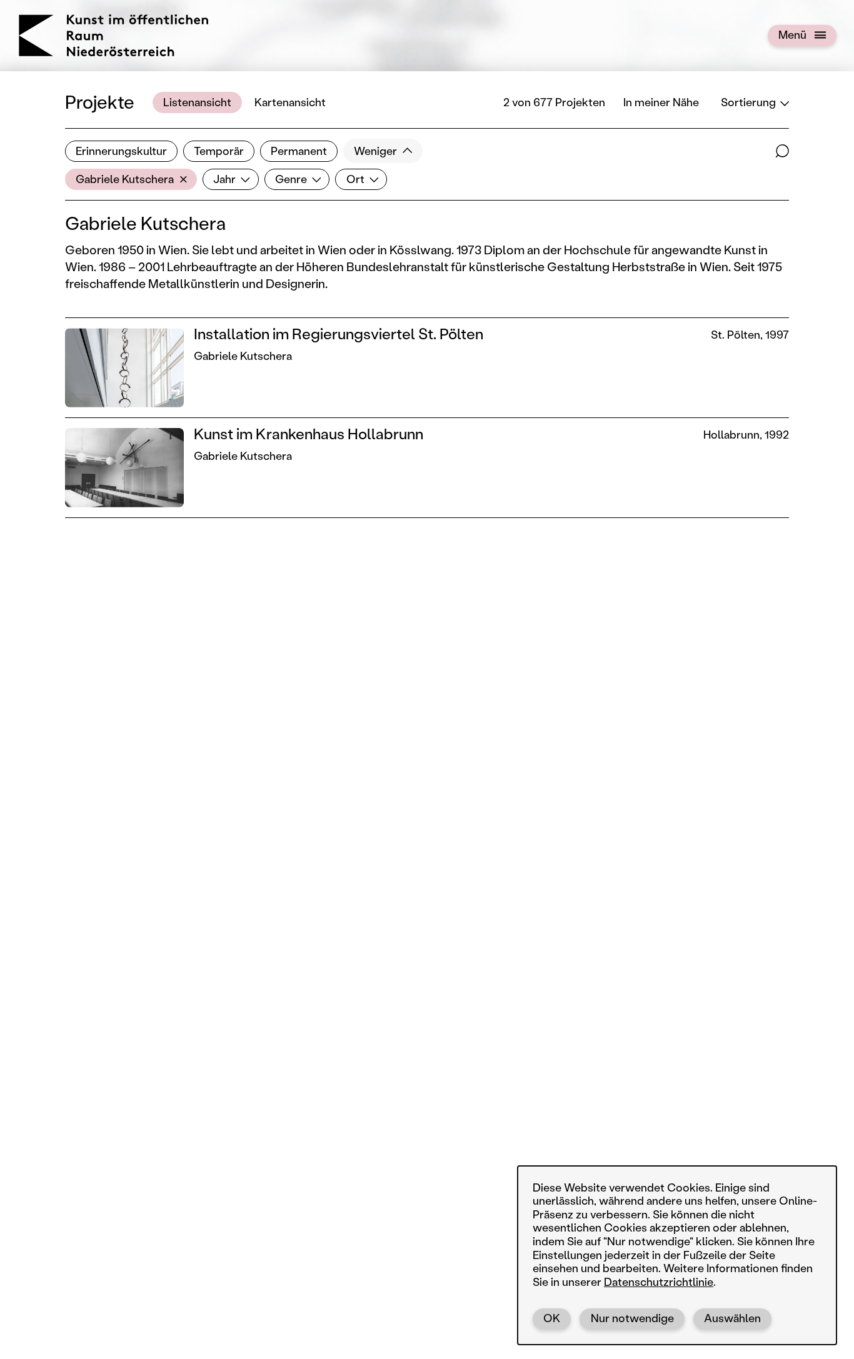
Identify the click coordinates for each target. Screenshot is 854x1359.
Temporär (219, 150)
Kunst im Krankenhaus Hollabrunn (308, 433)
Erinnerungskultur (121, 150)
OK (551, 1317)
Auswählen (732, 1317)
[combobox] (131, 179)
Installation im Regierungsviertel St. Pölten (338, 333)
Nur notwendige (632, 1317)
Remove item (186, 179)
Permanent (299, 150)
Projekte (99, 102)
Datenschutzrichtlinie (658, 1281)
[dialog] (677, 1255)
